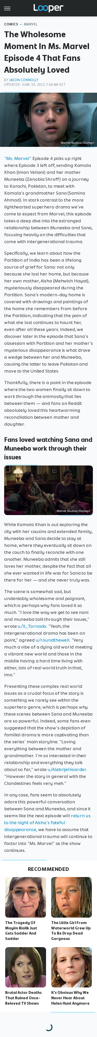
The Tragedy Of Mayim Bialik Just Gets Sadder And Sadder (21, 930)
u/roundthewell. (53, 640)
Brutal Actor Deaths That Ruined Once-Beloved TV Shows (23, 998)
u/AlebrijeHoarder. (67, 769)
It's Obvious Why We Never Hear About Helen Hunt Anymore (70, 998)
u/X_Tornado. (32, 626)
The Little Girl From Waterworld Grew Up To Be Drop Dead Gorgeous (71, 930)
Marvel (31, 24)
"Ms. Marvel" (17, 158)
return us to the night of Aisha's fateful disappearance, (47, 823)
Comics (11, 24)
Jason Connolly (23, 80)
